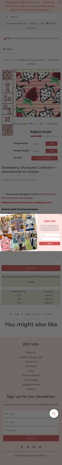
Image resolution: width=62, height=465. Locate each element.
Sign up (49, 243)
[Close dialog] (60, 215)
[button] (54, 413)
